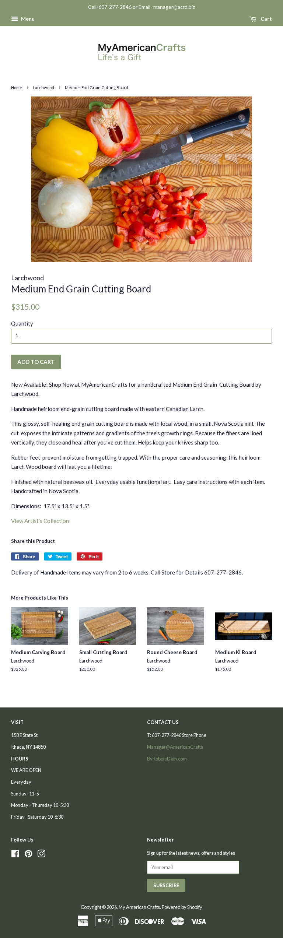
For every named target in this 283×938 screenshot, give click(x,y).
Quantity (22, 323)
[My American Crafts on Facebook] (15, 855)
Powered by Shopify (182, 907)
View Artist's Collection (40, 520)
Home (16, 87)
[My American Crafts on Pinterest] (28, 855)
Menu (27, 18)
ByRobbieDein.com (167, 759)
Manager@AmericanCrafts (175, 747)
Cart (265, 18)
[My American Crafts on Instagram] (41, 855)
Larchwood (43, 87)
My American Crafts (139, 907)
